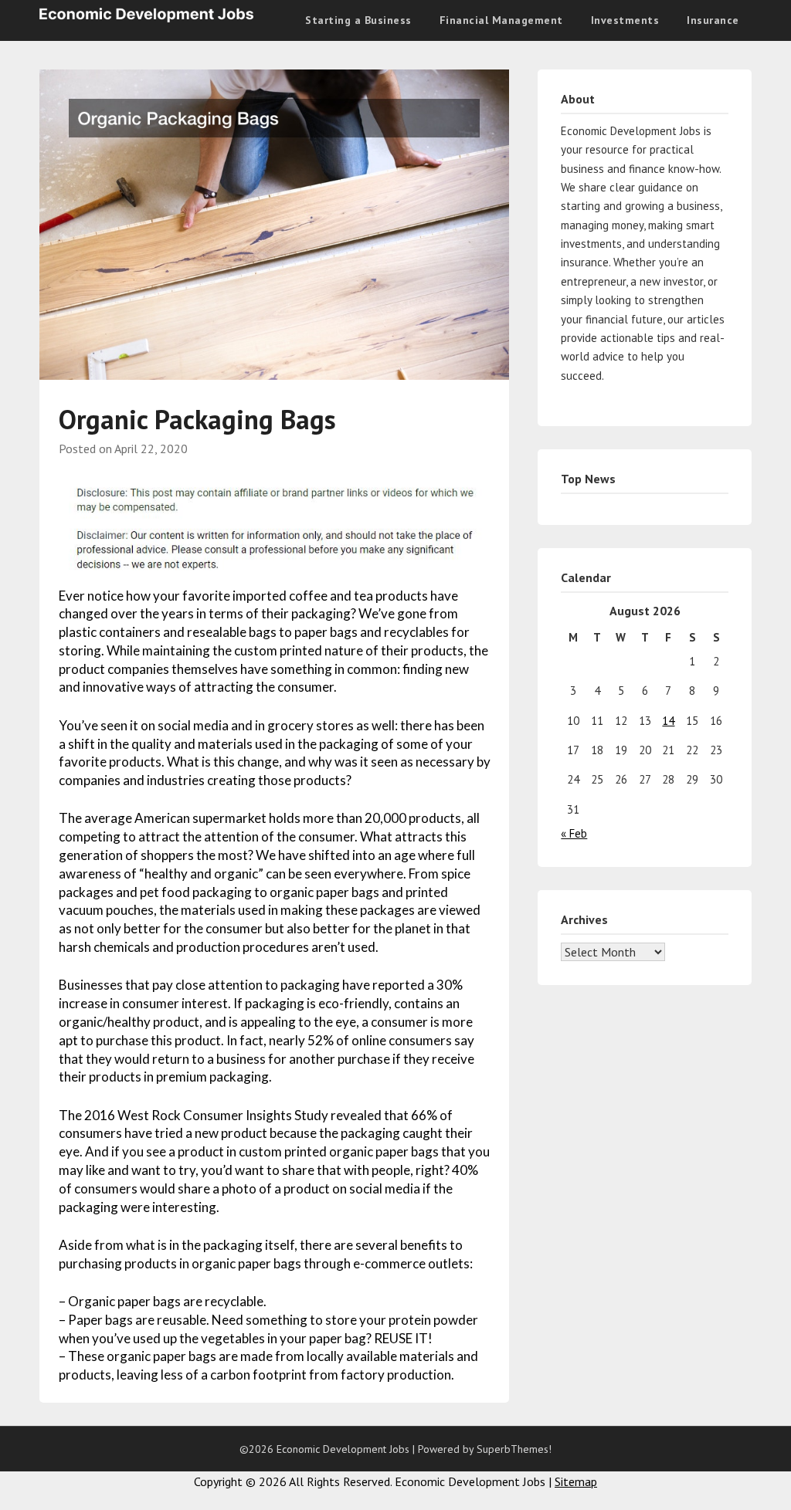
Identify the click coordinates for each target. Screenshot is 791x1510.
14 (668, 720)
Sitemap (576, 1481)
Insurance (713, 20)
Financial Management (501, 20)
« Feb (574, 833)
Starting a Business (358, 20)
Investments (625, 20)
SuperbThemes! (514, 1449)
